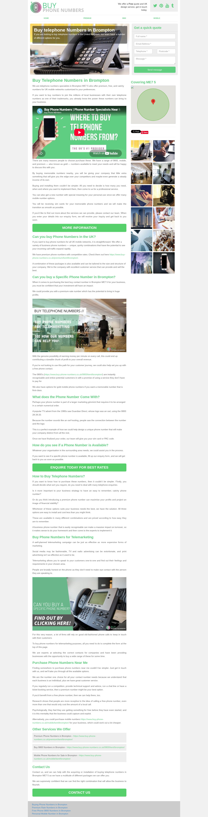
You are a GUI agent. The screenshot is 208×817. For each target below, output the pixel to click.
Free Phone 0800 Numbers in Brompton (51, 810)
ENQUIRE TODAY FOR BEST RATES (79, 467)
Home (46, 18)
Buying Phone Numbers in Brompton (49, 804)
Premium (87, 18)
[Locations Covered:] (31, 3)
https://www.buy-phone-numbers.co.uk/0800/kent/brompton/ (73, 374)
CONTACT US (79, 792)
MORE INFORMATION (79, 228)
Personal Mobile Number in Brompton (50, 813)
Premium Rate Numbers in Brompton (50, 807)
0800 (124, 18)
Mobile (156, 18)
